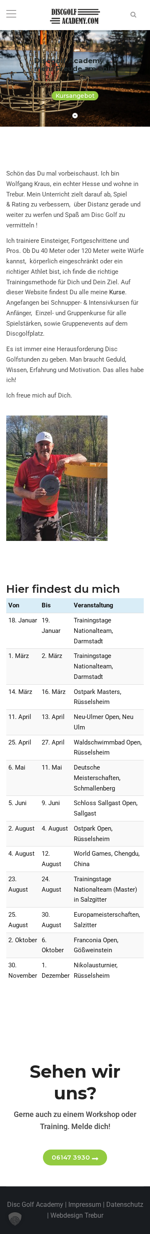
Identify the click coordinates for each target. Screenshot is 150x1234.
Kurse (117, 292)
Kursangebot (75, 95)
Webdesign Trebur (76, 1215)
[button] (15, 1219)
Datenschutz (124, 1205)
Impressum (84, 1205)
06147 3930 (71, 1157)
